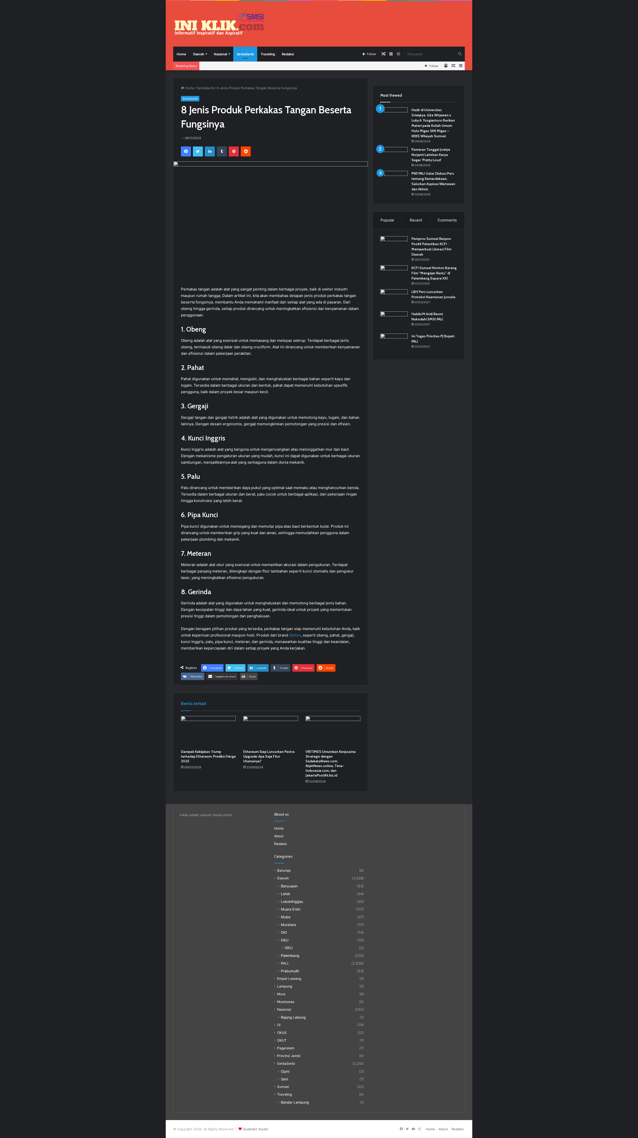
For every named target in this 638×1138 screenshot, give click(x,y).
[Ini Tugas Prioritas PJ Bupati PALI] (394, 343)
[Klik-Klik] (219, 24)
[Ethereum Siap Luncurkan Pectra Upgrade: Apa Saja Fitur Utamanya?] (270, 731)
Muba (285, 917)
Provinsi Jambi (288, 1056)
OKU (285, 940)
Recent (416, 220)
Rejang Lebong (293, 1017)
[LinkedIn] (210, 151)
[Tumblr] (222, 151)
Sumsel (283, 1087)
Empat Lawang (289, 979)
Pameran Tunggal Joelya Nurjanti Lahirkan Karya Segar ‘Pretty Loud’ (430, 154)
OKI (284, 932)
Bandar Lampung (295, 1102)
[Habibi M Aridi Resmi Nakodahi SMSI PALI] (394, 320)
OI (279, 1025)
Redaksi (288, 54)
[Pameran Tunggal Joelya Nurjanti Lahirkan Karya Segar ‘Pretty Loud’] (394, 156)
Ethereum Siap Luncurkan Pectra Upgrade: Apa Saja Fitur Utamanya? (269, 756)
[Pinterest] (234, 151)
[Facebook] (186, 151)
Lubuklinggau (292, 901)
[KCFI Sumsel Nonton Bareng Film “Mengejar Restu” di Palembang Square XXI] (394, 274)
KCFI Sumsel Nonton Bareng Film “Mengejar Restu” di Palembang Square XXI (434, 273)
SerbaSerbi (245, 54)
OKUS (282, 1033)
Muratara (288, 925)
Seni (284, 1079)
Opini (285, 1071)
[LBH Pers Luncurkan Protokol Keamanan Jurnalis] (394, 298)
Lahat (285, 894)
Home (181, 54)
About (279, 836)
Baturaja (284, 870)
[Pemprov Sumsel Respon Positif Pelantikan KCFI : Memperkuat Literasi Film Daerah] (394, 245)
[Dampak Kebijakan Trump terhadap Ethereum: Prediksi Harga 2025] (208, 731)
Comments (447, 220)
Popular (387, 220)
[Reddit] (246, 151)
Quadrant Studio (255, 1129)
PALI (284, 963)
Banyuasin (289, 886)
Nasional (220, 54)
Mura (281, 994)
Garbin (295, 635)
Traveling (268, 54)
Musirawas (285, 1002)
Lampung (284, 986)
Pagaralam (285, 1048)
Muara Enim (290, 909)
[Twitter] (198, 151)
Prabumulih (290, 971)
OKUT (282, 1040)
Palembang (290, 955)
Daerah (198, 54)
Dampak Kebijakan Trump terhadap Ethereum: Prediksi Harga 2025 (208, 756)
